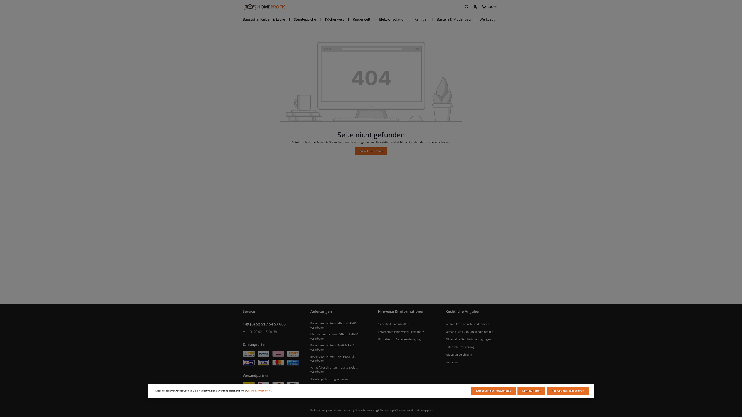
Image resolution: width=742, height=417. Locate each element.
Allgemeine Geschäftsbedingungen (468, 339)
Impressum (453, 362)
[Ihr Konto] (475, 7)
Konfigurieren (531, 390)
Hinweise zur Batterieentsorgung (399, 339)
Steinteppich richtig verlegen (329, 379)
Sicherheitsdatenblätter (393, 324)
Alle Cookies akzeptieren (568, 390)
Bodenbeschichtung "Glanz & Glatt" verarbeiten (333, 325)
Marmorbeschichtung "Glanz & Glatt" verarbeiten (334, 336)
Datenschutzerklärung (460, 347)
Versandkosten (363, 410)
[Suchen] (467, 7)
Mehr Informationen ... (260, 390)
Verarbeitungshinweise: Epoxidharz (401, 332)
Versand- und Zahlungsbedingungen (469, 332)
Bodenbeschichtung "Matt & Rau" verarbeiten (332, 347)
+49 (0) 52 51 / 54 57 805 (264, 324)
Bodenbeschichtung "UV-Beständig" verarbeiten (333, 359)
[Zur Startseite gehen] (264, 6)
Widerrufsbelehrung (459, 354)
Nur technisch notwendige (493, 390)
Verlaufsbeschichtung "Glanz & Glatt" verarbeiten (334, 370)
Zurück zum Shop (371, 151)
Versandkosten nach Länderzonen (468, 324)
